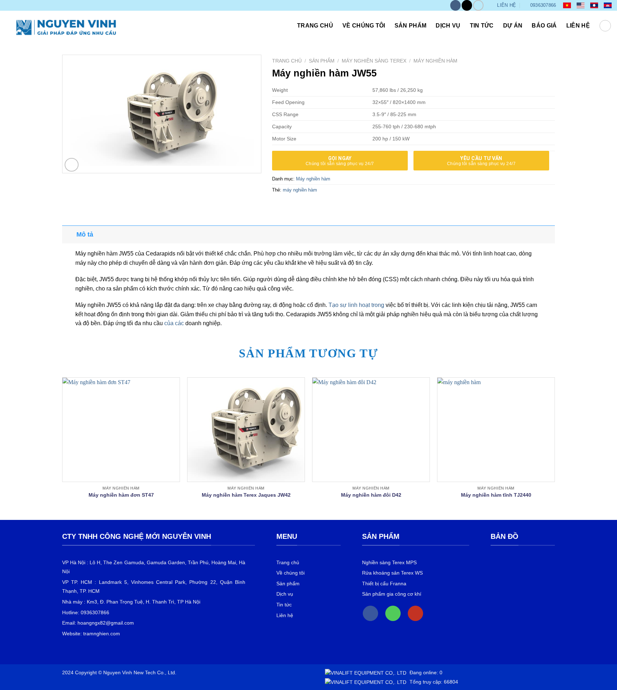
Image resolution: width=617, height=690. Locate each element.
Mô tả (84, 234)
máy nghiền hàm (300, 190)
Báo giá (544, 26)
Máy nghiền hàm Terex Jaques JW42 (246, 495)
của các (174, 323)
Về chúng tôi (363, 26)
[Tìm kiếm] (605, 25)
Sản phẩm (411, 26)
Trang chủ (315, 26)
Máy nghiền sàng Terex (374, 61)
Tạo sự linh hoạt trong (356, 305)
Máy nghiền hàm (435, 61)
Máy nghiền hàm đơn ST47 (121, 495)
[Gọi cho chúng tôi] (393, 613)
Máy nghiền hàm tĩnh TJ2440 (496, 495)
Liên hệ (578, 26)
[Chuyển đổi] (69, 234)
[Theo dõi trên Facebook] (455, 5)
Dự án (513, 26)
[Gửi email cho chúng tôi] (467, 5)
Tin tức (482, 26)
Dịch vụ (448, 26)
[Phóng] (72, 165)
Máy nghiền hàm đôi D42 (371, 495)
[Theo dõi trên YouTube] (478, 5)
